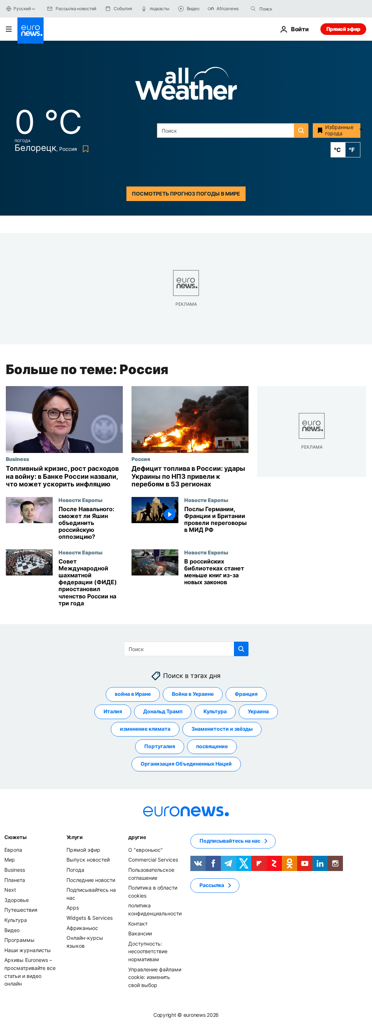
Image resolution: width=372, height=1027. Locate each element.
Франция (246, 694)
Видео (12, 930)
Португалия (159, 746)
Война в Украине (193, 694)
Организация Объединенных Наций (186, 764)
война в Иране (133, 694)
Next (10, 890)
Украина (258, 711)
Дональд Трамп (162, 711)
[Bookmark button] (84, 148)
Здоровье (16, 900)
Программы (19, 940)
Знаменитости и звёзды (221, 729)
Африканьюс (82, 928)
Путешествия (20, 910)
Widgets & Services (89, 918)
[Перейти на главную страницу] (30, 30)
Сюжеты (15, 837)
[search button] (253, 9)
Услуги (74, 837)
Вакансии (140, 933)
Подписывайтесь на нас (229, 841)
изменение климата (145, 729)
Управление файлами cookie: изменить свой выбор (154, 977)
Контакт (137, 923)
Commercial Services (153, 859)
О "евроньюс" (145, 850)
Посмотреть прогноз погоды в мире (186, 193)
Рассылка (211, 885)
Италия (113, 711)
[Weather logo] (186, 85)
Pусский (22, 8)
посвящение (212, 746)
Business (17, 459)
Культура (215, 711)
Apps (72, 907)
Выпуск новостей (88, 859)
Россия (141, 459)
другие (137, 837)
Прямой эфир (343, 29)
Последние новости (90, 880)
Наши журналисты (27, 950)
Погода (75, 870)
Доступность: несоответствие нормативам (147, 951)
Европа (13, 850)
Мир (9, 859)
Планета (14, 880)
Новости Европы (80, 500)
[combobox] (289, 9)
